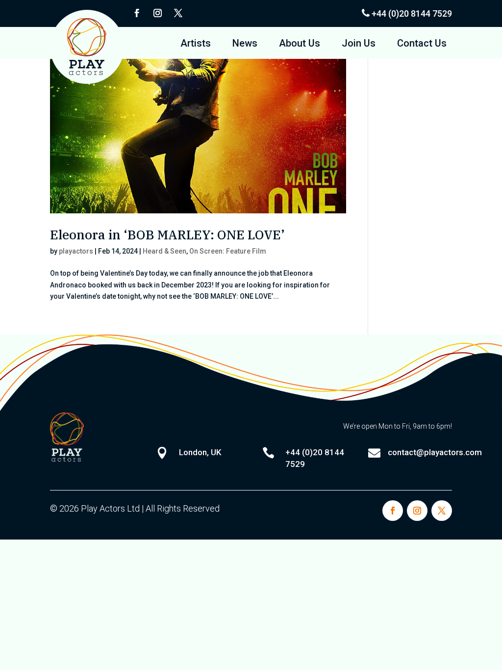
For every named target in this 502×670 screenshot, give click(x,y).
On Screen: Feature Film (227, 251)
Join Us (359, 44)
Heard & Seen (164, 251)
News (244, 44)
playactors (76, 251)
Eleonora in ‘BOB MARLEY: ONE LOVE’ (167, 234)
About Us (299, 44)
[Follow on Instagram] (157, 13)
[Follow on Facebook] (136, 13)
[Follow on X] (178, 13)
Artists (195, 44)
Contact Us (422, 44)
